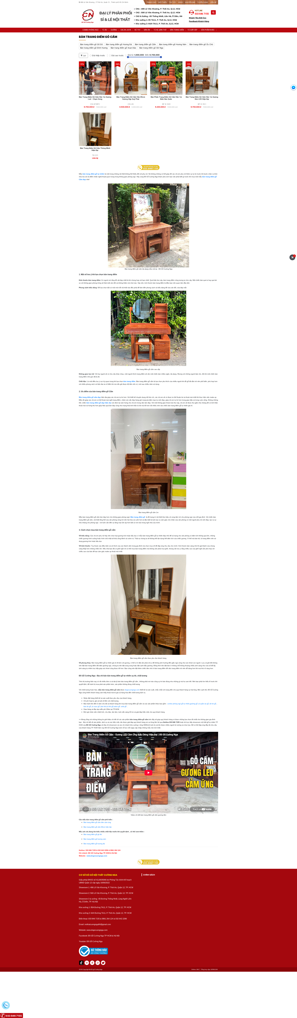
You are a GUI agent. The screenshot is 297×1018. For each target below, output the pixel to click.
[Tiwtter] (97, 963)
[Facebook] (87, 963)
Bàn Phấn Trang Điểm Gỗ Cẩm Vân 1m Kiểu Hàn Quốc (166, 98)
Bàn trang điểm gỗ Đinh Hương (94, 48)
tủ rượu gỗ (96, 706)
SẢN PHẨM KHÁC (208, 30)
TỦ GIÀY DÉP (192, 30)
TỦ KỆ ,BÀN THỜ (160, 30)
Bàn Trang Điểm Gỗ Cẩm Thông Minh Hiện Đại (95, 149)
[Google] (103, 963)
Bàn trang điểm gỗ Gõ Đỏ (91, 44)
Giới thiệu (162, 2)
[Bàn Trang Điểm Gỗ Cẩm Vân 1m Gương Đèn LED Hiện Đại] (202, 78)
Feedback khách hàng (199, 21)
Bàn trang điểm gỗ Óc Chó (201, 44)
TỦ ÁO (104, 30)
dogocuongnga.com (132, 690)
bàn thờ (103, 706)
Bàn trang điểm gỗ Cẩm (145, 44)
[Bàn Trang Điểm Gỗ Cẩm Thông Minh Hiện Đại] (95, 129)
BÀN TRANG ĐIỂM (177, 30)
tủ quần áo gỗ (204, 704)
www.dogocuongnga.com (96, 856)
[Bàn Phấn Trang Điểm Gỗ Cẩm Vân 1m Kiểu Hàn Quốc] (166, 78)
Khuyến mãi (190, 2)
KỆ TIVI (137, 30)
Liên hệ (213, 2)
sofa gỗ (124, 706)
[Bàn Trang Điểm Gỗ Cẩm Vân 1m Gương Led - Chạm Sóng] (95, 78)
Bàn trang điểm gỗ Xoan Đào (123, 48)
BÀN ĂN (147, 30)
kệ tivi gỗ (213, 704)
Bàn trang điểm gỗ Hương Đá (119, 44)
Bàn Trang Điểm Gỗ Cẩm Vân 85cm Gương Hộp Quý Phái (130, 98)
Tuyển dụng (202, 2)
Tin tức (172, 2)
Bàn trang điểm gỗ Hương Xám (172, 44)
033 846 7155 (14, 1015)
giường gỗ (194, 704)
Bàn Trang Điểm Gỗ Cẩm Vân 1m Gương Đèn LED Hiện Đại (202, 98)
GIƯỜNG (114, 30)
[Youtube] (92, 963)
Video (180, 2)
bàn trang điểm (129, 381)
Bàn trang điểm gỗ (138, 517)
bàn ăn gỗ (87, 706)
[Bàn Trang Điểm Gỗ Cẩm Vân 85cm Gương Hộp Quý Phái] (131, 78)
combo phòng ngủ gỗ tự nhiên (178, 704)
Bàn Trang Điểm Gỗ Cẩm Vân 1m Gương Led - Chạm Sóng (95, 98)
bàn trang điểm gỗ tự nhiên (93, 174)
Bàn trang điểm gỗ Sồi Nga (151, 48)
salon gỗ (117, 706)
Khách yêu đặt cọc (197, 18)
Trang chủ (151, 2)
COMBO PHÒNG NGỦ (90, 30)
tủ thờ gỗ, (110, 706)
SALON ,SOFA (126, 30)
